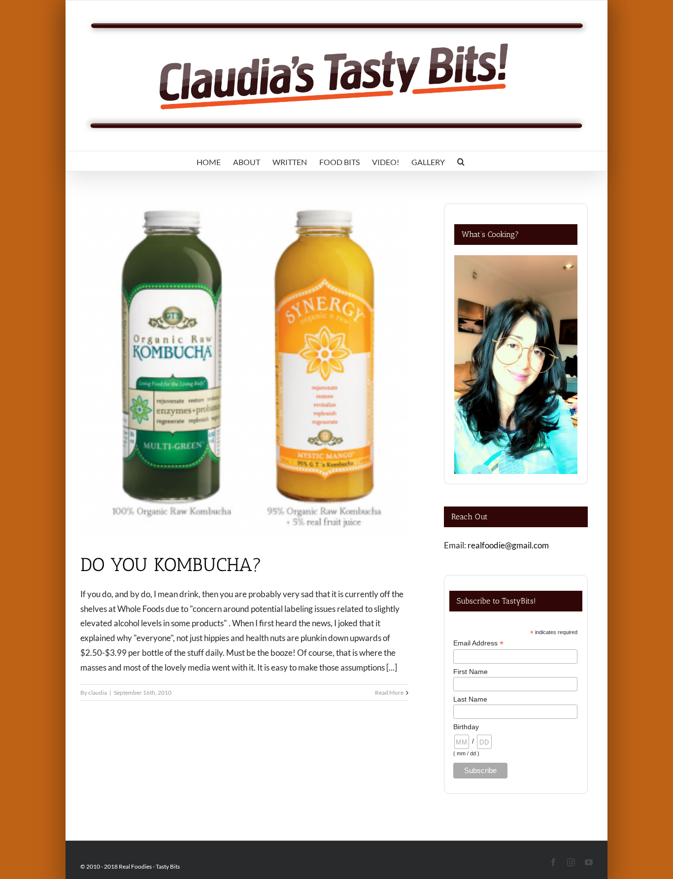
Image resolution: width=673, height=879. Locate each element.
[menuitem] (209, 161)
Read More (389, 692)
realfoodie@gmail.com (508, 545)
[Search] (461, 161)
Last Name (470, 699)
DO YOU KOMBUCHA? (171, 564)
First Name (470, 672)
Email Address (478, 643)
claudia (97, 692)
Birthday (466, 727)
